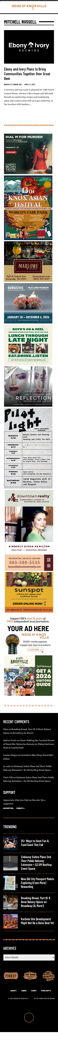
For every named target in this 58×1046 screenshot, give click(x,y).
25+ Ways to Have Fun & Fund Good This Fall (35, 843)
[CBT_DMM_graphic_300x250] (28, 173)
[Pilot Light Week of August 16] (28, 488)
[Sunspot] (29, 611)
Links (24, 991)
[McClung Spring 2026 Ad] (28, 322)
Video (33, 991)
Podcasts (46, 991)
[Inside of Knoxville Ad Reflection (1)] (28, 406)
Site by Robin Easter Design (44, 998)
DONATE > (20, 808)
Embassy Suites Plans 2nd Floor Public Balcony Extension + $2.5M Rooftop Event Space (36, 862)
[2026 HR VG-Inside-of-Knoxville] (28, 695)
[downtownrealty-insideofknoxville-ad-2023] (29, 570)
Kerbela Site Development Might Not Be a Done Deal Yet (37, 921)
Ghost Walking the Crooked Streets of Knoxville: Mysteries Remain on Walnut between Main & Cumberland (29, 744)
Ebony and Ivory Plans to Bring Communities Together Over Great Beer (27, 74)
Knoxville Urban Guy (13, 84)
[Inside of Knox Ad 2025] (28, 364)
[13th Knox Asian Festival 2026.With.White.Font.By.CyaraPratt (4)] (28, 239)
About (13, 991)
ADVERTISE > (8, 808)
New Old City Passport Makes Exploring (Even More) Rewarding (37, 883)
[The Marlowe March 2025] (28, 281)
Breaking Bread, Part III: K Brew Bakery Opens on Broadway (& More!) (35, 902)
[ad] (28, 653)
